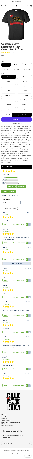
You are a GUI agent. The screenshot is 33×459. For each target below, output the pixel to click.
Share (5, 224)
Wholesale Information (7, 425)
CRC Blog (3, 424)
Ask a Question (12, 186)
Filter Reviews (6, 199)
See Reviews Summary (10, 208)
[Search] (5, 6)
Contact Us (4, 418)
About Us (3, 416)
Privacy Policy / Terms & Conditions (10, 422)
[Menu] (2, 6)
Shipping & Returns (6, 420)
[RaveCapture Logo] (7, 166)
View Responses (16, 263)
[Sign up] (29, 443)
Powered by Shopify (24, 450)
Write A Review (21, 186)
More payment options (17, 123)
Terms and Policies (16, 453)
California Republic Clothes (13, 450)
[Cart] (31, 6)
